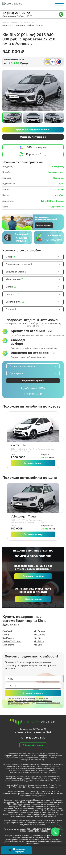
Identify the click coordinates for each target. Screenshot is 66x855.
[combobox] (33, 366)
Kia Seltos (39, 641)
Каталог (14, 23)
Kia (21, 23)
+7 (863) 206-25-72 (16, 13)
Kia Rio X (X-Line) (11, 641)
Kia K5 (5, 634)
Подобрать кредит (33, 380)
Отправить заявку (33, 693)
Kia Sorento (8, 644)
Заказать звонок (43, 225)
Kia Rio (37, 638)
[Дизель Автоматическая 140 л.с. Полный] (33, 498)
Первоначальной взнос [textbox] (22, 366)
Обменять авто (33, 599)
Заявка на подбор (33, 576)
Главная (5, 23)
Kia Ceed (7, 631)
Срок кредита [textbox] (17, 373)
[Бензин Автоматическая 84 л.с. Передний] (33, 427)
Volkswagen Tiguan (24, 516)
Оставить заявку (33, 463)
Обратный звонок (33, 745)
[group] (33, 90)
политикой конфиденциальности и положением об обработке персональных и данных (30, 700)
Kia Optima (39, 634)
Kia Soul (38, 644)
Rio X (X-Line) (29, 23)
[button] (60, 90)
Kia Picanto (18, 445)
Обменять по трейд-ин (33, 136)
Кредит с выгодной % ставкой (33, 129)
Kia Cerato (39, 631)
